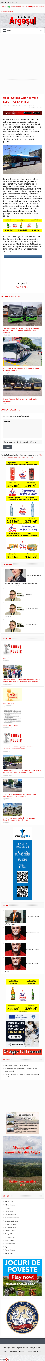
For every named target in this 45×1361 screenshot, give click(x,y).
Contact (4, 6)
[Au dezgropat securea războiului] (15, 608)
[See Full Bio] (28, 287)
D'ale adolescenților (32, 949)
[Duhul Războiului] (15, 625)
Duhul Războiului (31, 625)
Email (40, 107)
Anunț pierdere (8, 703)
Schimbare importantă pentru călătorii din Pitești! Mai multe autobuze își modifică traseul (22, 771)
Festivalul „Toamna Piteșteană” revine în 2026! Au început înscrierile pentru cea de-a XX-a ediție (21, 681)
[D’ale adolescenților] (15, 949)
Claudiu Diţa (9, 1211)
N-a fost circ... (30, 594)
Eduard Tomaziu (10, 1227)
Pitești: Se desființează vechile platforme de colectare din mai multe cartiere (19, 795)
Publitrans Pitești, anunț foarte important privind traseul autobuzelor (22, 369)
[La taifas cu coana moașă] (15, 963)
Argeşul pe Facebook (17, 1351)
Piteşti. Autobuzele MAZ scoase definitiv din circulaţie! (20, 400)
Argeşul (12, 105)
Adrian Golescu (10, 1202)
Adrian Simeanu (10, 1205)
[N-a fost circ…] (15, 594)
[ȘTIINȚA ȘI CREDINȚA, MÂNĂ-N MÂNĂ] (15, 916)
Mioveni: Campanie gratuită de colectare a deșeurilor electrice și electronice (19, 819)
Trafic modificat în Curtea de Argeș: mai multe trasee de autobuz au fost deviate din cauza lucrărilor (21, 331)
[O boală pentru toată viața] (15, 933)
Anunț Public (7, 658)
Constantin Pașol (10, 1215)
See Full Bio (21, 287)
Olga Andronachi (10, 1247)
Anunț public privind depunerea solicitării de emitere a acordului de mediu (19, 748)
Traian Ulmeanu (10, 1250)
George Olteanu (10, 1234)
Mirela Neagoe (10, 1243)
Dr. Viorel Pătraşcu (11, 1224)
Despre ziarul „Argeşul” (35, 1351)
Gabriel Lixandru (10, 1231)
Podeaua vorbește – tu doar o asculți (17, 1065)
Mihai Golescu (9, 1240)
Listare (33, 107)
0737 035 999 (16, 6)
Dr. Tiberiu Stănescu (11, 1221)
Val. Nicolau (9, 1253)
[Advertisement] (22, 56)
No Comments (31, 105)
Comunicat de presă (10, 725)
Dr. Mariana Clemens (12, 1218)
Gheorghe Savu (10, 1237)
